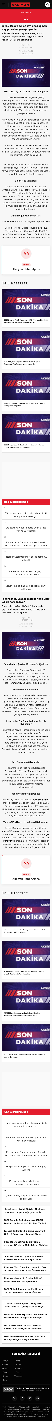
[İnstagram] (30, 1398)
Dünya (5, 1376)
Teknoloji (18, 1376)
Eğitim (18, 1372)
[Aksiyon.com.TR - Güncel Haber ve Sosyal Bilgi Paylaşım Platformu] (20, 4)
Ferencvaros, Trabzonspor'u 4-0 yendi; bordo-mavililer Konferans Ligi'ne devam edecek (26, 545)
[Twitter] (14, 1398)
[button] (4, 5)
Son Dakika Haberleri (26, 1353)
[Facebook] (22, 1398)
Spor (5, 1380)
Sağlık (18, 1364)
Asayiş (5, 1360)
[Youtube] (38, 1398)
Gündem (5, 1364)
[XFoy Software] (8, 1389)
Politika (5, 1368)
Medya (18, 1360)
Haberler (26, 12)
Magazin (18, 1368)
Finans (5, 1372)
